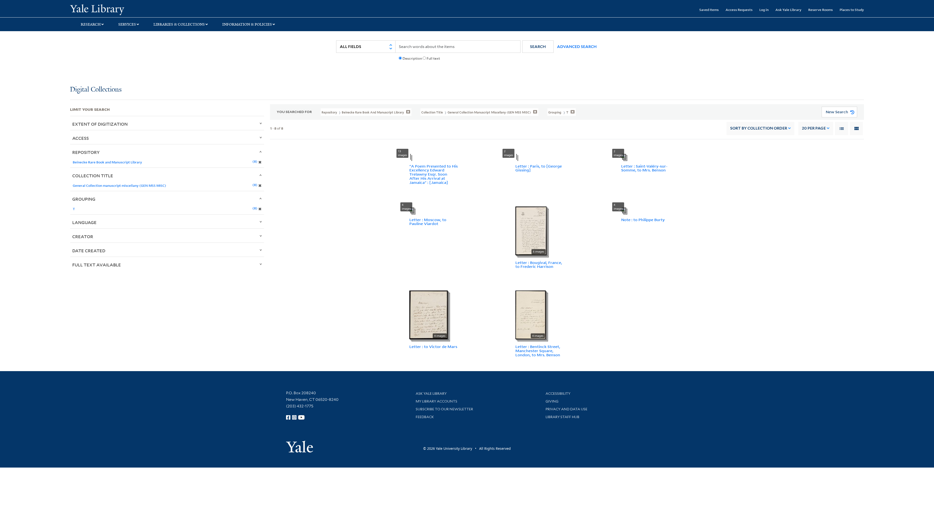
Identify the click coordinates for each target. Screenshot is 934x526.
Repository (86, 152)
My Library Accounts (436, 401)
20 (814, 128)
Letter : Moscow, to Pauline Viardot (427, 221)
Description (412, 58)
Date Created (88, 251)
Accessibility (558, 393)
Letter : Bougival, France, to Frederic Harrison (538, 264)
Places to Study (852, 9)
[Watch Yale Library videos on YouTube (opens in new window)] (301, 417)
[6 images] (531, 230)
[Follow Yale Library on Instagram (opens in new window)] (294, 417)
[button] (538, 46)
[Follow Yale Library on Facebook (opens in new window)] (288, 417)
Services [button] (127, 24)
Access (80, 138)
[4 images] (428, 314)
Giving (552, 401)
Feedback (425, 417)
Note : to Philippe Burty (643, 219)
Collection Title (92, 175)
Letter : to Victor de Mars (433, 346)
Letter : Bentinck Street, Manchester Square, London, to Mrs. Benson (537, 350)
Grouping (83, 199)
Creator (82, 236)
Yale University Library (129, 9)
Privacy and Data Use (566, 409)
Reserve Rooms (820, 9)
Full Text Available (96, 265)
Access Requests (739, 9)
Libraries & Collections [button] (179, 24)
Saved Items (709, 9)
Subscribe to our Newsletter (444, 409)
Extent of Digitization (100, 124)
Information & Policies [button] (247, 24)
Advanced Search (577, 46)
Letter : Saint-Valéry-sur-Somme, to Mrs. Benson (644, 168)
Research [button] (91, 24)
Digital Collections (96, 90)
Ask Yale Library (788, 9)
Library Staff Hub (562, 417)
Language (84, 222)
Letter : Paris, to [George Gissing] (538, 168)
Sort (758, 128)
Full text (433, 58)
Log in (764, 9)
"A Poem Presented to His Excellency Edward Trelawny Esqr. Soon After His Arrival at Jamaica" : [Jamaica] (433, 174)
